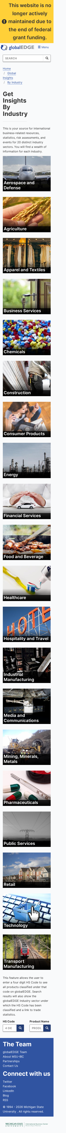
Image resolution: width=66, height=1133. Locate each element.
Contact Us (10, 1065)
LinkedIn (8, 1091)
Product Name (39, 1021)
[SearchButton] (47, 58)
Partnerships (11, 1061)
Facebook (9, 1086)
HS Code (9, 1021)
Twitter (7, 1081)
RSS (5, 1100)
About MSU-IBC (13, 1056)
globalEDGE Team (15, 1052)
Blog (6, 1095)
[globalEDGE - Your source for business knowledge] (17, 47)
